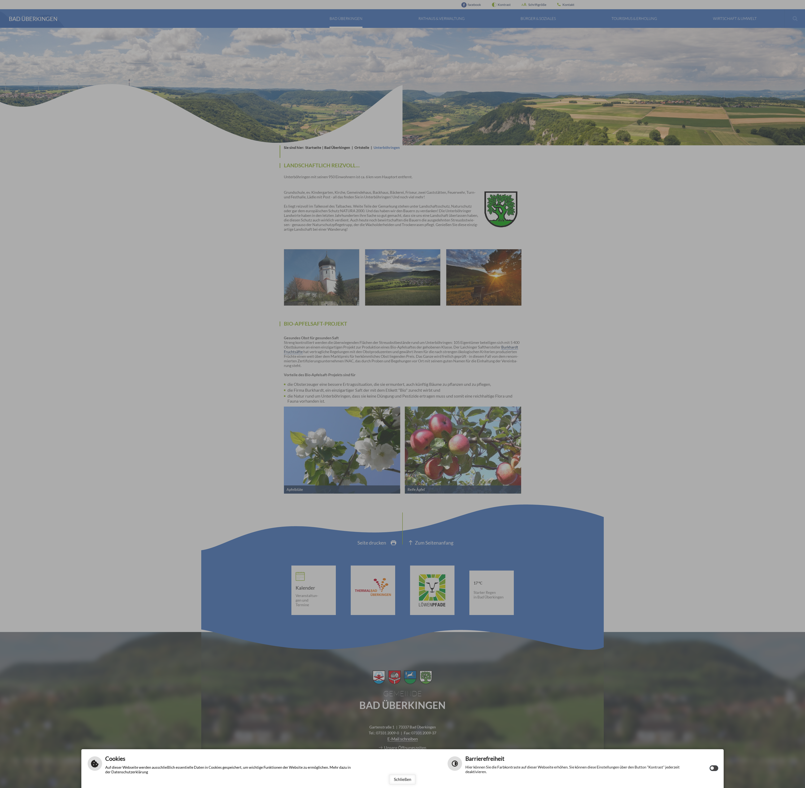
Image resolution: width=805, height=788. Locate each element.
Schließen (402, 779)
